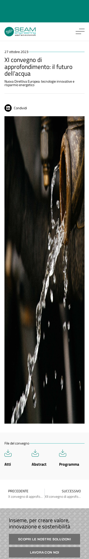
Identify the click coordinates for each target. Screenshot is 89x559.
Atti (7, 464)
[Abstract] (35, 453)
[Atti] (8, 453)
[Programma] (62, 453)
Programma (69, 464)
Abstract (39, 464)
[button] (16, 108)
